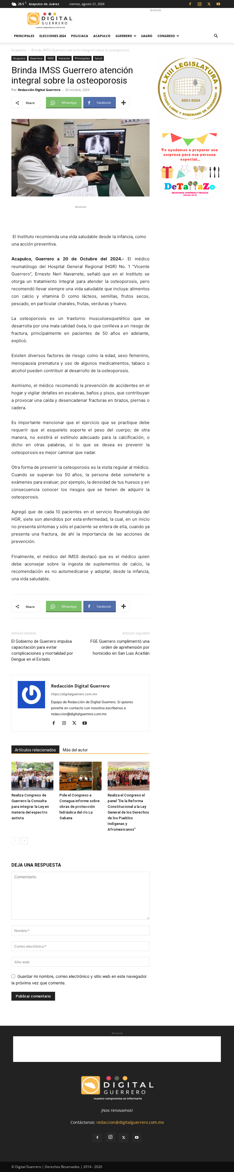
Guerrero (124, 36)
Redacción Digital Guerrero (39, 90)
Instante (64, 58)
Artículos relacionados (35, 750)
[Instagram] (199, 4)
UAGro (146, 36)
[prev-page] (15, 840)
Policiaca (79, 36)
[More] (124, 102)
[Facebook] (190, 4)
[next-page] (24, 840)
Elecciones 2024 (52, 36)
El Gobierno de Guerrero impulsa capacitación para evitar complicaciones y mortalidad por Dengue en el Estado (42, 650)
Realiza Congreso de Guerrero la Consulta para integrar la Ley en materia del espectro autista (30, 806)
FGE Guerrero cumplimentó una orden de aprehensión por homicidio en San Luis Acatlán (120, 647)
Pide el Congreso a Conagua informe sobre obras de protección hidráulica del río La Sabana (79, 806)
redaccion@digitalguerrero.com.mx (130, 1122)
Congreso (166, 36)
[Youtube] (218, 4)
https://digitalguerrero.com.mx (74, 694)
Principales (24, 36)
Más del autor (75, 750)
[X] (209, 4)
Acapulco (101, 36)
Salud (98, 58)
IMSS (50, 58)
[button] (216, 36)
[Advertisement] (155, 20)
